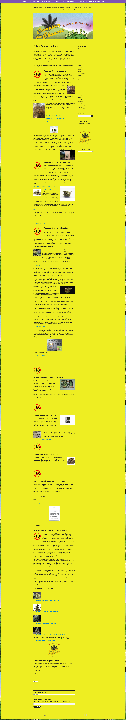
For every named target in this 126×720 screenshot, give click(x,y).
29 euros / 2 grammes (53, 186)
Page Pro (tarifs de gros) (72, 9)
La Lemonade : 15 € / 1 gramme (39, 355)
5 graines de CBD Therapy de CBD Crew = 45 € (47, 600)
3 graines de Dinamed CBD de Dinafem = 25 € (47, 623)
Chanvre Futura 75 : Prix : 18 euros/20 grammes (42, 123)
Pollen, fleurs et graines (44, 9)
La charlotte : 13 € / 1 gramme (39, 265)
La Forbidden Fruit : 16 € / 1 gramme (40, 358)
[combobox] (54, 694)
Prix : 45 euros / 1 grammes (38, 503)
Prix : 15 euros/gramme (46, 439)
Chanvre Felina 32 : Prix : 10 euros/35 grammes (55, 115)
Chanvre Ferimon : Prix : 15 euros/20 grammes (55, 118)
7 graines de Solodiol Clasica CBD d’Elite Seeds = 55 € (50, 634)
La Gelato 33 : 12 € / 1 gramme (39, 220)
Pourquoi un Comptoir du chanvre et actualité (61, 7)
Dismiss (102, 1)
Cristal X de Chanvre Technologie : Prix (41, 186)
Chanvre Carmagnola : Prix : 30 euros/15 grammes (55, 112)
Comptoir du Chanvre (36, 715)
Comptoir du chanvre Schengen (60, 9)
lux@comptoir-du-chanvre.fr (82, 88)
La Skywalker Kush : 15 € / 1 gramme (40, 326)
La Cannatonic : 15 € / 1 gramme (39, 223)
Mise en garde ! (48, 7)
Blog (51, 9)
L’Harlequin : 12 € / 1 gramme (48, 189)
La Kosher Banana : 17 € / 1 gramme (40, 360)
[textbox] (54, 694)
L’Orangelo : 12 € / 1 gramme (39, 209)
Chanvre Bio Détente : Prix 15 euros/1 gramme (42, 152)
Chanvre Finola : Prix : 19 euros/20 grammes (42, 121)
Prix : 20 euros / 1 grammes (38, 465)
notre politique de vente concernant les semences (45, 640)
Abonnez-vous (37, 706)
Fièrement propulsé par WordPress (46, 715)
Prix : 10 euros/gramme (38, 400)
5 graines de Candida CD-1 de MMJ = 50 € (46, 611)
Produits (35, 9)
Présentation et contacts (38, 7)
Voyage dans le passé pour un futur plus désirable (81, 7)
